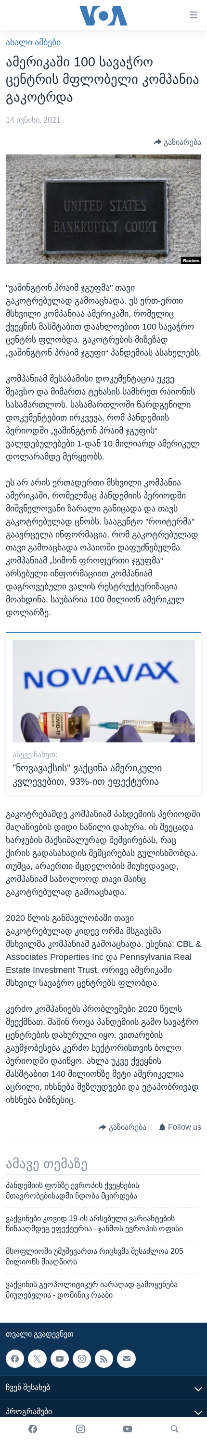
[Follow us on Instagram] (82, 1358)
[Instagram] (80, 1429)
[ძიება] (174, 1429)
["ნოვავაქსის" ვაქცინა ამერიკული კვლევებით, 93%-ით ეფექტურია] (104, 691)
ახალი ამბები (33, 42)
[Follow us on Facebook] (15, 1358)
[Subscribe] (126, 1358)
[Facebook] (33, 1429)
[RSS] (104, 1358)
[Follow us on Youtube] (60, 1358)
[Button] (178, 142)
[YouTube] (127, 1429)
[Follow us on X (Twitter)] (37, 1358)
